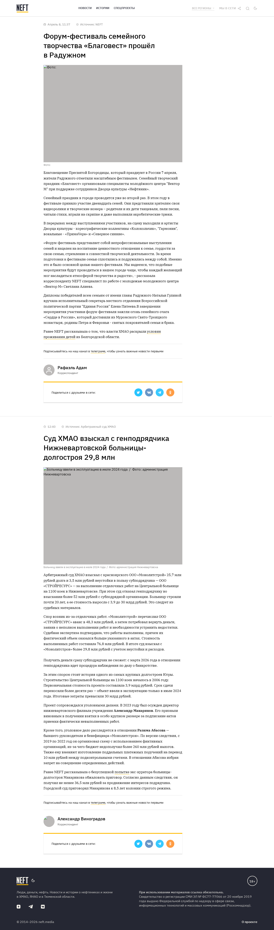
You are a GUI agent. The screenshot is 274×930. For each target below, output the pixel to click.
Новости (85, 8)
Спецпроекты (124, 8)
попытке (122, 772)
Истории (102, 8)
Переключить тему (255, 8)
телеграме (98, 351)
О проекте (249, 922)
